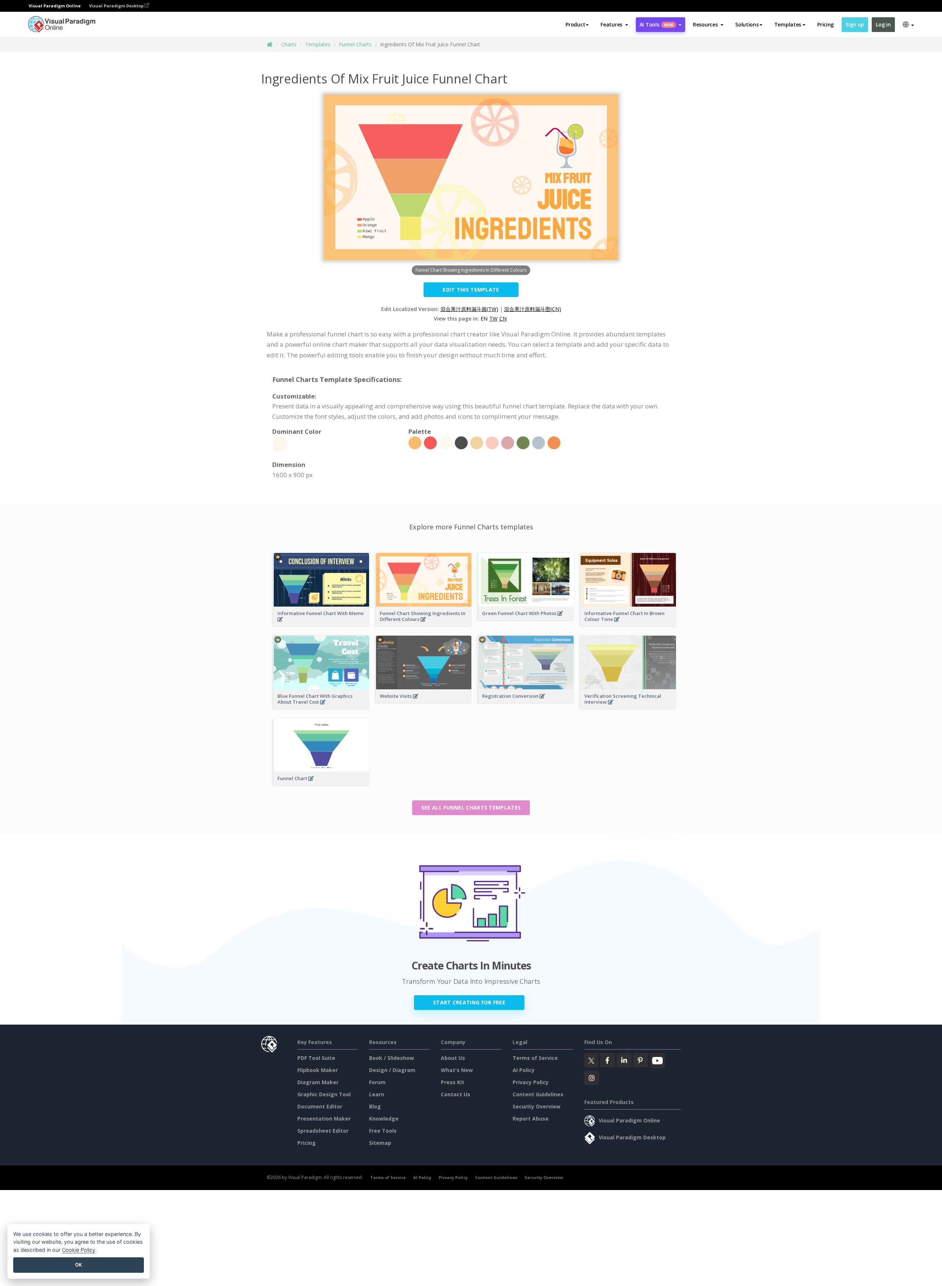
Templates (317, 44)
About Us (453, 1057)
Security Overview (536, 1106)
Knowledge (384, 1118)
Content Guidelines (538, 1094)
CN (503, 318)
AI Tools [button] (656, 24)
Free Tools (383, 1130)
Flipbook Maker (317, 1070)
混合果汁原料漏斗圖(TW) (469, 309)
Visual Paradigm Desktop (117, 5)
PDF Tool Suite (316, 1057)
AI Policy (524, 1070)
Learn (376, 1094)
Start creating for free (469, 1002)
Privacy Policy (531, 1082)
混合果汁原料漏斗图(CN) (532, 309)
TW (493, 318)
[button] (614, 24)
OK (78, 1265)
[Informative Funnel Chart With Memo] (321, 623)
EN (484, 318)
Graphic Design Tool (324, 1094)
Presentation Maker (324, 1118)
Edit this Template (471, 289)
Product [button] (575, 24)
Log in (883, 24)
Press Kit (452, 1082)
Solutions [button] (746, 24)
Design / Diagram (392, 1070)
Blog (375, 1106)
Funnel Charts (355, 44)
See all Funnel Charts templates (471, 807)
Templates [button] (787, 24)
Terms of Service (535, 1057)
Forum (377, 1082)
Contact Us (455, 1094)
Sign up (855, 24)
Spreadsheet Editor (322, 1130)
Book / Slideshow (391, 1057)
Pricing (825, 24)
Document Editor (319, 1106)
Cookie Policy (78, 1250)
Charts (289, 44)
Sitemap (380, 1142)
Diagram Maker (318, 1082)
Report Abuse (531, 1118)
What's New (457, 1070)
